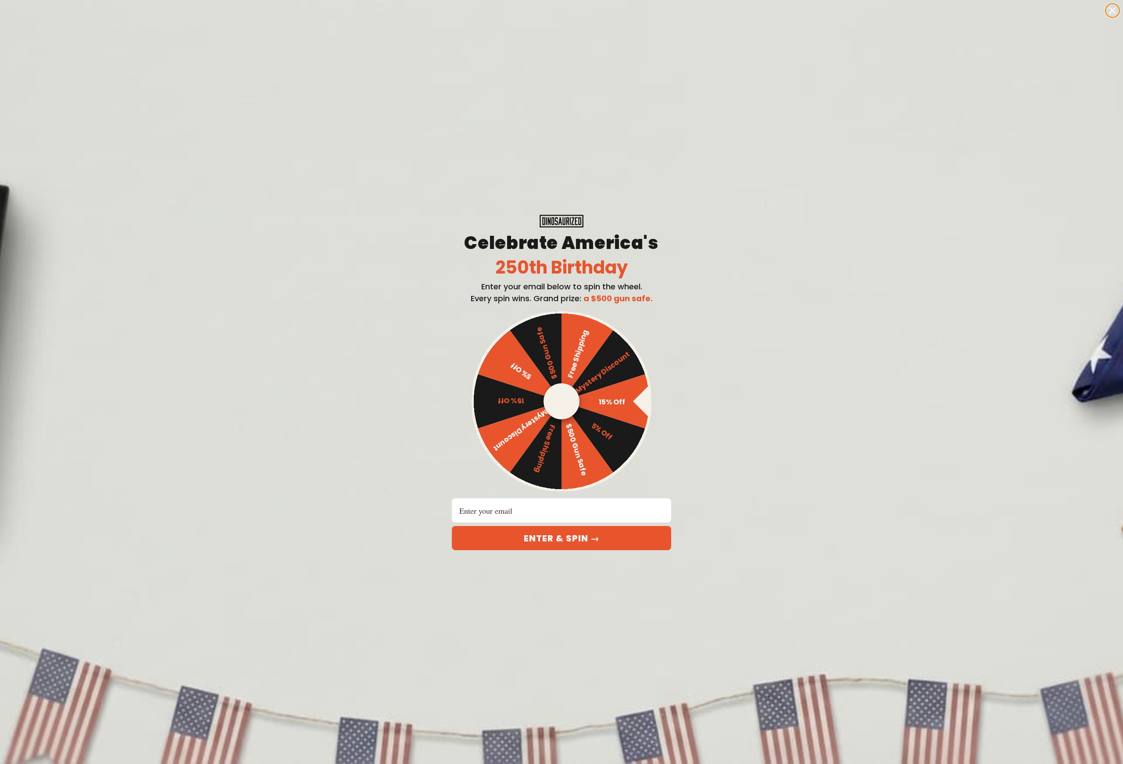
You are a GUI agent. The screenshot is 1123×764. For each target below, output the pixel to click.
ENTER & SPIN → (562, 538)
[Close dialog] (1112, 11)
